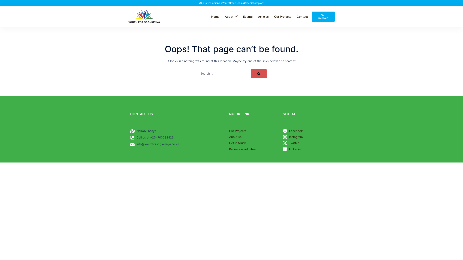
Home (215, 16)
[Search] (259, 73)
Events (248, 16)
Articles (263, 16)
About (229, 16)
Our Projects (282, 16)
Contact (302, 16)
